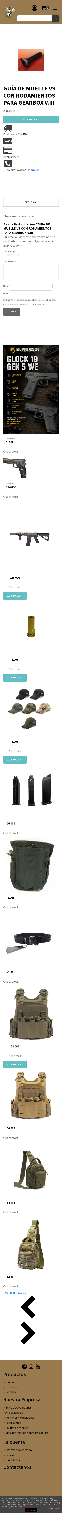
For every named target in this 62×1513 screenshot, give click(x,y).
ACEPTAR (31, 1510)
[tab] (31, 202)
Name (7, 286)
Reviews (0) (31, 202)
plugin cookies (54, 1508)
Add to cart (31, 119)
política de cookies (32, 1504)
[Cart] (45, 8)
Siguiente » (19, 1293)
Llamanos (32, 170)
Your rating (9, 251)
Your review (9, 261)
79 (11, 1293)
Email (6, 293)
